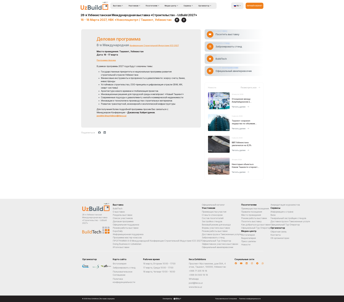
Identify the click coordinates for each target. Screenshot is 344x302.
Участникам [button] (133, 6)
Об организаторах (279, 238)
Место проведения (251, 215)
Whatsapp (194, 279)
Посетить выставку (251, 221)
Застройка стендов (212, 221)
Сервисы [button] (187, 6)
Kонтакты (275, 234)
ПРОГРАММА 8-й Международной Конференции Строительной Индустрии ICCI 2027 (157, 240)
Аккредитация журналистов (285, 204)
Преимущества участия (214, 211)
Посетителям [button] (151, 6)
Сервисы (275, 208)
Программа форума (106, 60)
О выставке (119, 211)
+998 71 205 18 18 (198, 270)
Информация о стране (281, 211)
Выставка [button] (117, 6)
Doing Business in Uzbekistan (127, 244)
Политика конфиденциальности (250, 298)
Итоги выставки (121, 247)
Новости (245, 244)
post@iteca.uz (196, 283)
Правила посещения (251, 211)
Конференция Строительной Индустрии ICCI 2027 (154, 45)
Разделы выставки (122, 215)
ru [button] (238, 6)
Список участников (123, 218)
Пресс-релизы (248, 241)
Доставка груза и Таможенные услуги (221, 234)
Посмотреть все (249, 87)
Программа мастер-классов (127, 237)
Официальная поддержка (126, 224)
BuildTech (117, 208)
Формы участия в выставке (216, 228)
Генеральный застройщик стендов (288, 218)
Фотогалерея (248, 234)
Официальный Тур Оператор (216, 240)
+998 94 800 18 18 (198, 275)
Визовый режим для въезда (216, 224)
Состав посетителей (212, 218)
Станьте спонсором (212, 215)
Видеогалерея (248, 238)
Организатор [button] (203, 6)
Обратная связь (278, 231)
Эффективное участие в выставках (220, 244)
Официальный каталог (213, 204)
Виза (272, 215)
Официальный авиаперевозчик (217, 247)
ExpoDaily (118, 231)
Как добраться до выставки (255, 224)
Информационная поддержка (128, 234)
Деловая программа (123, 221)
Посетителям (249, 204)
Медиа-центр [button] (170, 6)
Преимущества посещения (255, 208)
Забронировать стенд (213, 237)
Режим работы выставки (125, 228)
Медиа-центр (248, 231)
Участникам (208, 208)
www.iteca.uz (195, 287)
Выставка (118, 204)
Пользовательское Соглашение (226, 298)
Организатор (277, 228)
